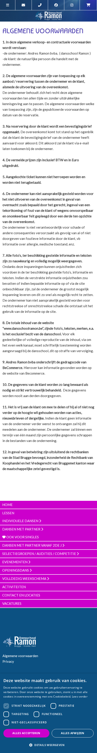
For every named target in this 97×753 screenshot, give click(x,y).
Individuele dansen (20, 521)
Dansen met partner (21, 529)
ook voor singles (22, 537)
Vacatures (11, 603)
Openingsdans (16, 570)
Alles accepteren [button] (26, 733)
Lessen (8, 513)
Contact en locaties (21, 595)
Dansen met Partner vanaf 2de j (32, 545)
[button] (48, 745)
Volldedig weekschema (24, 578)
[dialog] (48, 713)
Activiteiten (14, 587)
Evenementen (15, 562)
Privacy (8, 661)
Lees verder (80, 696)
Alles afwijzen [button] (72, 733)
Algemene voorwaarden (20, 656)
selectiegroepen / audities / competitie (39, 554)
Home (7, 505)
